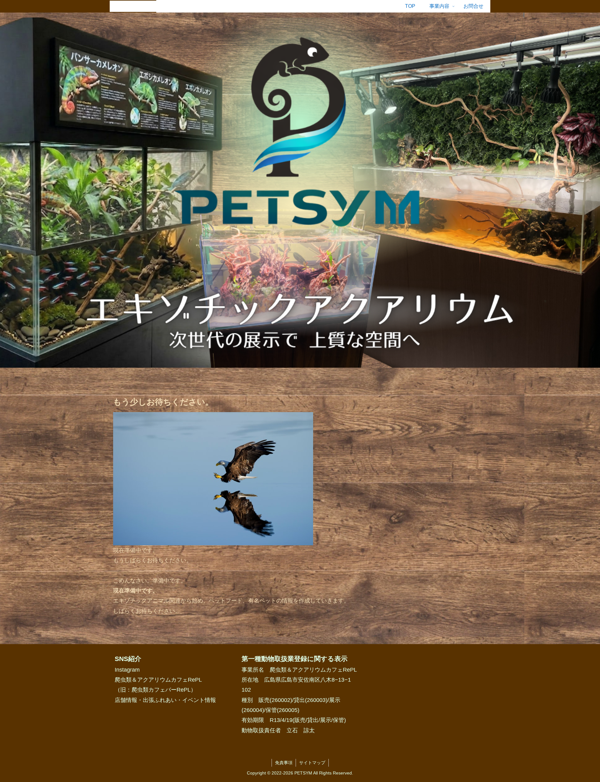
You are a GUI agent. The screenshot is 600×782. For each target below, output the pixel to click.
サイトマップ (312, 762)
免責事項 (283, 762)
